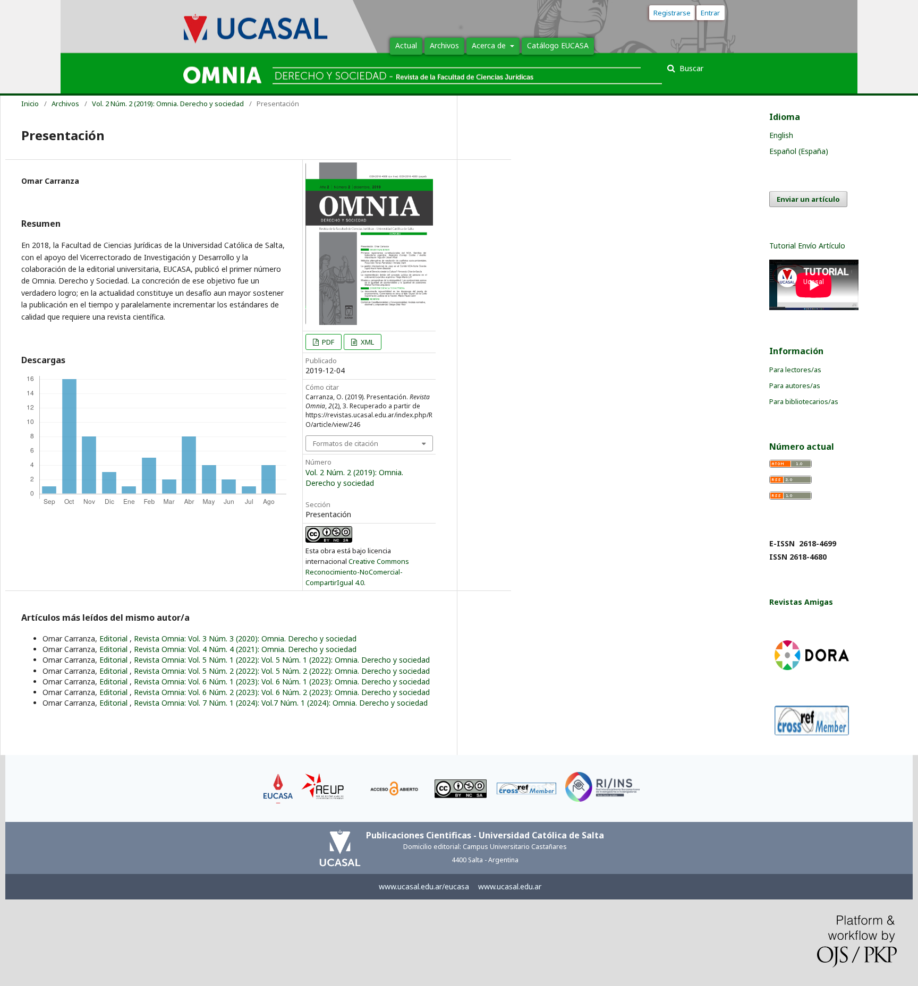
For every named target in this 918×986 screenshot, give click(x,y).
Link (278, 779)
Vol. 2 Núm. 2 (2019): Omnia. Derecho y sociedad (168, 103)
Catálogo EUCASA (558, 45)
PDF (327, 342)
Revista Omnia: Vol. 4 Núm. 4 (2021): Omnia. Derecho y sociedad (245, 649)
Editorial (114, 638)
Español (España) (798, 151)
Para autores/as (794, 385)
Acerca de (490, 45)
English (781, 135)
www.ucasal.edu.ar (509, 886)
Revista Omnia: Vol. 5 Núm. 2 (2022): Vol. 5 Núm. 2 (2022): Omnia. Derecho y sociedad (282, 671)
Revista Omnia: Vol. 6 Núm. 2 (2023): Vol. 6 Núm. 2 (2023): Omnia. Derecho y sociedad (282, 692)
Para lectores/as (795, 369)
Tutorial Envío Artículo (807, 246)
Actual (406, 45)
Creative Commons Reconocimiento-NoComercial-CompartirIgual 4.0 (357, 571)
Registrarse (672, 13)
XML (366, 342)
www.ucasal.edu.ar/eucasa (424, 886)
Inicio (30, 103)
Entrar (713, 13)
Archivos (444, 45)
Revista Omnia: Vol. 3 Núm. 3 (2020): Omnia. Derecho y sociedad (245, 638)
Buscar (690, 68)
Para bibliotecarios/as (803, 401)
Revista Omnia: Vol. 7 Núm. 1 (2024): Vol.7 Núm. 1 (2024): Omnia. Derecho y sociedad (281, 703)
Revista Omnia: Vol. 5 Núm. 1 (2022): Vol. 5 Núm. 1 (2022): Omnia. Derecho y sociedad (282, 660)
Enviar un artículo (808, 199)
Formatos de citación (345, 443)
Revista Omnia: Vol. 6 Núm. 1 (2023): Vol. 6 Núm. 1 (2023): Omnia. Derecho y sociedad (282, 681)
